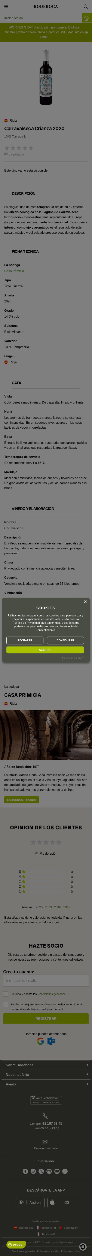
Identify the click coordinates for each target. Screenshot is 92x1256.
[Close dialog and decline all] (85, 601)
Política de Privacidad (26, 622)
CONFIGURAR (65, 640)
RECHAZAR (25, 640)
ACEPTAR (45, 649)
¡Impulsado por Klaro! (72, 658)
